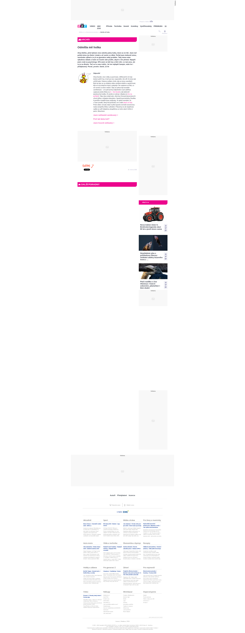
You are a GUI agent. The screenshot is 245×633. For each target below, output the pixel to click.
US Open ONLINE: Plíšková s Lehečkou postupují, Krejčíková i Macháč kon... (110, 529)
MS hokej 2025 (107, 524)
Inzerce (132, 495)
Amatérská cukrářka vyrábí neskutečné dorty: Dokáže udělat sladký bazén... (151, 552)
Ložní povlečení (127, 609)
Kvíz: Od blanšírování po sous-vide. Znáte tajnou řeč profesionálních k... (151, 555)
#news (119, 571)
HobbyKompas (106, 606)
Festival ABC (152, 573)
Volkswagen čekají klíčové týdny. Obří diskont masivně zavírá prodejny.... (132, 552)
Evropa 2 (145, 602)
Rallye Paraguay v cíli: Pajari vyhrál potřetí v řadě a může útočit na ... (91, 552)
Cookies (155, 628)
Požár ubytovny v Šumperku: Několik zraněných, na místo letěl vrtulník (92, 535)
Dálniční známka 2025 (93, 548)
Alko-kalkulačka (87, 547)
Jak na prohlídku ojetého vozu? (110, 604)
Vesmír (126, 26)
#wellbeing (113, 571)
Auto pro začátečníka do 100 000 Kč (111, 608)
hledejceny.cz (106, 595)
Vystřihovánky (146, 26)
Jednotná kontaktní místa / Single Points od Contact (125, 629)
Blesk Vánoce (87, 524)
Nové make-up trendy (135, 525)
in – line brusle (115, 92)
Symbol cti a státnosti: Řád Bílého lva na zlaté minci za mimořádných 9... (91, 529)
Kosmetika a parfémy (128, 604)
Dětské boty (126, 608)
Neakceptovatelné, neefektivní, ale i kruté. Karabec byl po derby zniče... (111, 535)
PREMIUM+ (158, 26)
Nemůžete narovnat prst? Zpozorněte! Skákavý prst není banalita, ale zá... (152, 530)
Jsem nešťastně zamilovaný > (105, 115)
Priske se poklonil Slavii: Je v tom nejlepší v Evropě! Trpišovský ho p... (111, 532)
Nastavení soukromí (96, 629)
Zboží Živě (105, 597)
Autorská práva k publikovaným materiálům (98, 628)
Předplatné (122, 495)
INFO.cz (89, 525)
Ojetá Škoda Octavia (108, 611)
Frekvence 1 (146, 600)
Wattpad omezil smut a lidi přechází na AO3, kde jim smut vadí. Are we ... (112, 580)
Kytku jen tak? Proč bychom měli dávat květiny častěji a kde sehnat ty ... (112, 577)
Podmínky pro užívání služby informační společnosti (121, 628)
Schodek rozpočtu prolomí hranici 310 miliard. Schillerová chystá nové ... (132, 555)
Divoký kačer (96, 571)
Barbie (124, 598)
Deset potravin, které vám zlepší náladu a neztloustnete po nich (130, 581)
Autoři (112, 495)
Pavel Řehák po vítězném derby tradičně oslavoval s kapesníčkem (91, 606)
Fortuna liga (86, 597)
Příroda (109, 26)
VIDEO (92, 26)
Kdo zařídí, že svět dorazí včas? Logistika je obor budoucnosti (91, 532)
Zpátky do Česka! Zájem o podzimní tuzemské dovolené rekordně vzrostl (91, 579)
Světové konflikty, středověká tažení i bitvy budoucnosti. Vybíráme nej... (152, 582)
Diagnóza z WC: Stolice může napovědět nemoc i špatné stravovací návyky (132, 578)
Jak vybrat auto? (107, 613)
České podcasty (147, 597)
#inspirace (106, 571)
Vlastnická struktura (107, 629)
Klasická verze (116, 505)
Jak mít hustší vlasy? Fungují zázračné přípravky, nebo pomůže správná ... (152, 576)
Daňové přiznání (127, 547)
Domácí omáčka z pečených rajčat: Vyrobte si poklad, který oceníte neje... (152, 558)
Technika (117, 26)
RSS (128, 621)
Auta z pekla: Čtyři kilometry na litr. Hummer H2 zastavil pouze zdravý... (91, 555)
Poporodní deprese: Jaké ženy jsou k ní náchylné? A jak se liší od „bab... (132, 584)
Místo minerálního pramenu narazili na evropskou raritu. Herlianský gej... (92, 582)
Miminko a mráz (155, 525)
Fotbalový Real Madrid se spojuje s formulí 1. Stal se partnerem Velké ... (91, 558)
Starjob (145, 595)
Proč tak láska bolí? (101, 119)
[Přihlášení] (164, 31)
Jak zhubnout (127, 524)
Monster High (126, 597)
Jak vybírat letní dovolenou (150, 527)
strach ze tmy (127, 102)
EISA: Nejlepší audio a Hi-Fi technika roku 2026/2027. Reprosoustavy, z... (111, 553)
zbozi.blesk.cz (106, 602)
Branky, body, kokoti (95, 595)
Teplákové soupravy (128, 606)
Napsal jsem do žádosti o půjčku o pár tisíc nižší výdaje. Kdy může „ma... (132, 535)
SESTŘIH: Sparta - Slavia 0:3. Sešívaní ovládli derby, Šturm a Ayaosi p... (92, 600)
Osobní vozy (106, 598)
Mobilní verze (130, 505)
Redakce (123, 621)
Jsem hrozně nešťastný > (103, 123)
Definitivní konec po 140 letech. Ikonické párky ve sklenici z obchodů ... (132, 558)
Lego (124, 600)
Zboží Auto (105, 609)
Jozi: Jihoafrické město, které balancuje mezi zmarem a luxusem (92, 576)
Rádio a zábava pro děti (148, 598)
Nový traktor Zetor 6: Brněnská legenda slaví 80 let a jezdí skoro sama (152, 579)
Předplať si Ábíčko (144, 21)
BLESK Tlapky (87, 571)
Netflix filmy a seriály (89, 573)
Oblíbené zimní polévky (149, 547)
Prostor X (86, 595)
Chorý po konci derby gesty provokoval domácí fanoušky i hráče (92, 603)
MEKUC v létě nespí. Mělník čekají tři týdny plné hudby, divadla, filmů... (131, 529)
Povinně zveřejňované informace (145, 629)
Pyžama (125, 602)
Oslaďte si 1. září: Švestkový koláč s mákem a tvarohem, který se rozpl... (151, 533)
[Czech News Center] (126, 512)
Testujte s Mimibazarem (128, 595)
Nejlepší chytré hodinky (109, 547)
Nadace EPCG (136, 548)
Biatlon (114, 524)
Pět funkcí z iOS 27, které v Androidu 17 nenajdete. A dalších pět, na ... (111, 556)
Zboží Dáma (106, 600)
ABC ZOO (99, 27)
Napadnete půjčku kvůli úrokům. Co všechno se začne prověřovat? (131, 532)
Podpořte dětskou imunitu (130, 571)
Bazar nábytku (126, 611)
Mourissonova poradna (149, 571)
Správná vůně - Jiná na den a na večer (152, 536)
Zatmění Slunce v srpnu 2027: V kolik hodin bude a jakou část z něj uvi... (112, 560)
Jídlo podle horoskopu (155, 548)
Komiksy (134, 26)
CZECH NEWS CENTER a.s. (111, 625)
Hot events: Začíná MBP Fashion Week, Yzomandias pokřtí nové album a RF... (112, 574)
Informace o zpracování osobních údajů (143, 628)
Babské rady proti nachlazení (131, 573)
